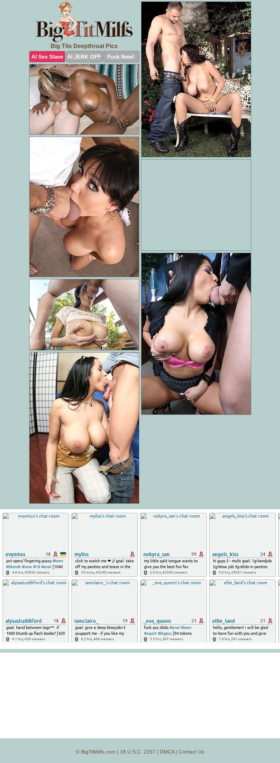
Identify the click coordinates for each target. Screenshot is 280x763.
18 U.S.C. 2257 (137, 752)
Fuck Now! (121, 57)
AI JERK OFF (84, 57)
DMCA (167, 752)
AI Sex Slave (47, 57)
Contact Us (191, 752)
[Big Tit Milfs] (84, 21)
